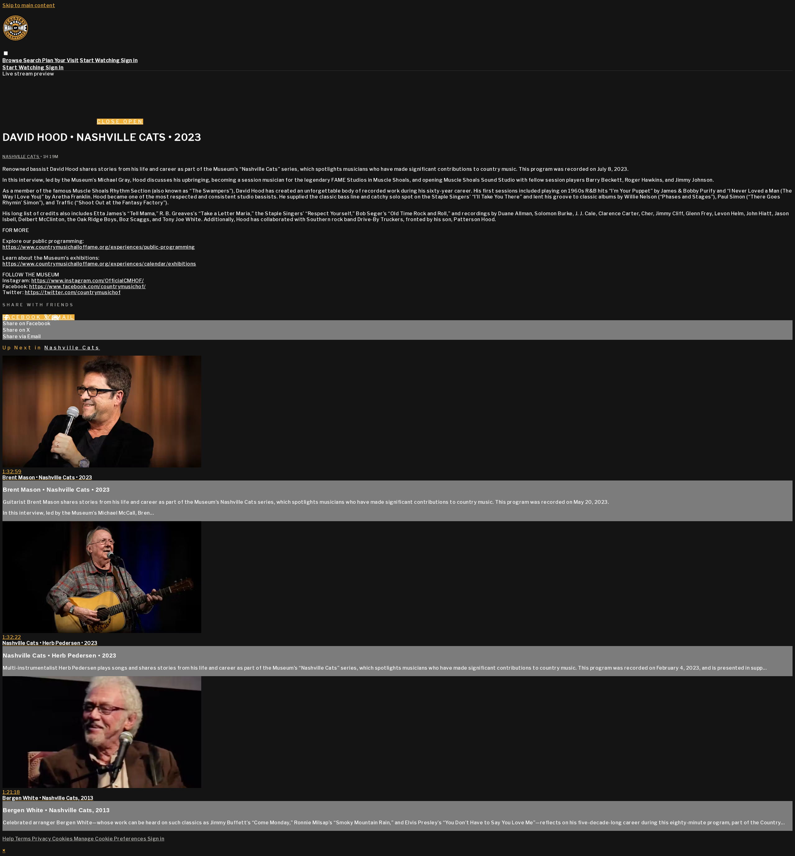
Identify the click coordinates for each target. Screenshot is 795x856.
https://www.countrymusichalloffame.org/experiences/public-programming (98, 247)
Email (63, 317)
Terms (23, 839)
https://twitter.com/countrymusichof (73, 292)
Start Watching (100, 60)
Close (110, 122)
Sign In (55, 68)
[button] (6, 53)
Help (8, 839)
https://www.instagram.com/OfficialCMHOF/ (87, 281)
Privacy (42, 839)
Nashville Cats (21, 156)
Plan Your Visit (60, 60)
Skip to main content (28, 5)
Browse (12, 60)
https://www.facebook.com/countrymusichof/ (87, 286)
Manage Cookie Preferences (111, 839)
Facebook (23, 317)
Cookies (63, 839)
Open (133, 122)
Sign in (129, 60)
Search (33, 60)
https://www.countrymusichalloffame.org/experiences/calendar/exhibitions (99, 264)
